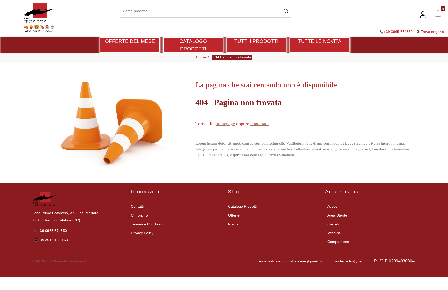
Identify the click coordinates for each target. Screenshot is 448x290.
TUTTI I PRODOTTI (256, 41)
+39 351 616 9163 (53, 240)
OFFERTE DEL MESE (130, 41)
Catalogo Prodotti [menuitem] (242, 206)
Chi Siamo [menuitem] (139, 215)
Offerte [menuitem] (234, 215)
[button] (285, 11)
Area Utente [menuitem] (337, 215)
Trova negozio (432, 32)
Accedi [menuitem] (332, 206)
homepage (225, 123)
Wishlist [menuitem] (333, 233)
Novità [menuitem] (233, 224)
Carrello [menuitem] (333, 224)
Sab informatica (77, 261)
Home (201, 57)
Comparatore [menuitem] (338, 242)
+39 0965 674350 (398, 32)
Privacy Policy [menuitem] (142, 233)
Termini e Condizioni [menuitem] (147, 224)
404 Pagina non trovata (232, 57)
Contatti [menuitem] (137, 206)
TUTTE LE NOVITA (319, 41)
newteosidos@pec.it (349, 261)
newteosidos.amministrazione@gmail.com (291, 261)
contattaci (259, 123)
